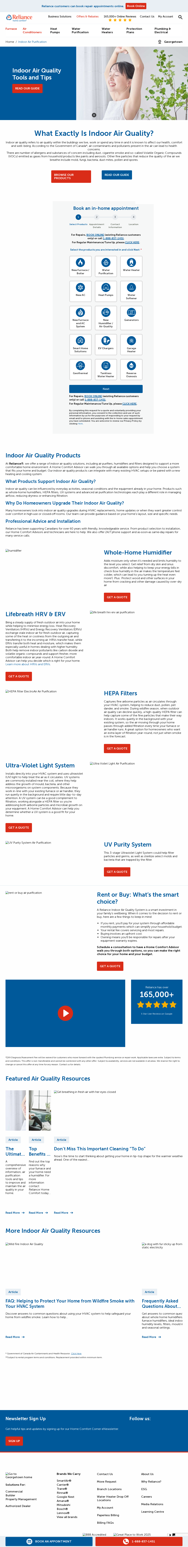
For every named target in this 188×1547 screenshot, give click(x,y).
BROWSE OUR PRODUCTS (64, 176)
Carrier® (63, 1484)
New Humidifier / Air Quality (106, 323)
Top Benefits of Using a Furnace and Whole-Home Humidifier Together (40, 1151)
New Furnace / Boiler (80, 272)
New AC (80, 295)
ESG (144, 1489)
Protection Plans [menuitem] (134, 30)
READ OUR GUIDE (117, 175)
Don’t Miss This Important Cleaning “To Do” (99, 1148)
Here (80, 423)
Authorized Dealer (18, 1506)
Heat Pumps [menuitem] (55, 30)
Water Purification (106, 272)
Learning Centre (152, 1511)
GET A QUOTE (117, 597)
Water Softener (131, 297)
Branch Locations (109, 1489)
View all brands (67, 1517)
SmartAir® (64, 1480)
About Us (147, 1474)
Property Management (21, 1499)
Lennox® (63, 1513)
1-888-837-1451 (113, 238)
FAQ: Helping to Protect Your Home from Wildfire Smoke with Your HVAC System (70, 1303)
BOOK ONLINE (95, 234)
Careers (146, 1496)
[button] (180, 17)
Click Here (76, 1353)
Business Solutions (59, 16)
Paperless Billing (108, 1515)
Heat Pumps (105, 295)
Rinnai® (62, 1493)
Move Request (106, 1481)
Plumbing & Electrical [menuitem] (163, 30)
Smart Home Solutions (80, 350)
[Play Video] (65, 1013)
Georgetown (173, 42)
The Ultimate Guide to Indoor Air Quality (15, 1151)
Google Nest (65, 1497)
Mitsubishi (63, 1505)
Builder (10, 1495)
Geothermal (80, 373)
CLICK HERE (132, 242)
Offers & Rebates (88, 16)
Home (10, 42)
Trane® (62, 1488)
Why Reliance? (151, 1481)
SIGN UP (14, 1441)
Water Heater (131, 270)
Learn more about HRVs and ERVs (28, 664)
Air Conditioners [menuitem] (32, 30)
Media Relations (152, 1504)
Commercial (14, 1491)
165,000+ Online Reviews (120, 16)
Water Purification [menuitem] (80, 30)
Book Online (136, 6)
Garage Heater (131, 350)
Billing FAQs (105, 1522)
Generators (131, 320)
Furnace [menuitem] (11, 28)
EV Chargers (105, 348)
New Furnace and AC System (80, 323)
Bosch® (62, 1509)
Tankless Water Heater (105, 375)
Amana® (63, 1501)
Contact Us (147, 16)
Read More (13, 1212)
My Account (165, 16)
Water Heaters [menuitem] (107, 30)
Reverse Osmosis (131, 375)
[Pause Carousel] (94, 115)
